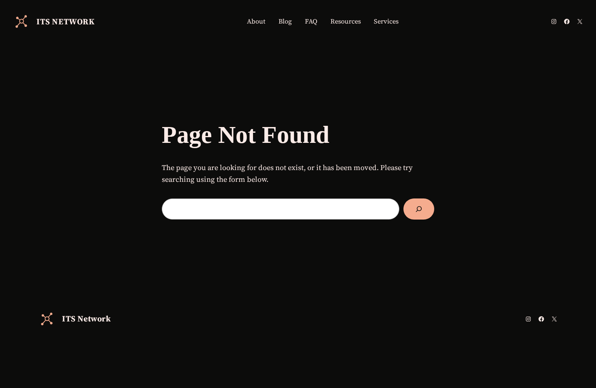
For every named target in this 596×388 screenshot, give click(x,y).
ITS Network (65, 21)
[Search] (418, 209)
